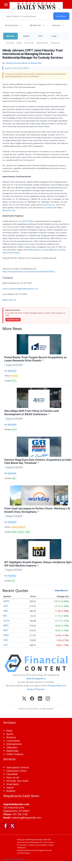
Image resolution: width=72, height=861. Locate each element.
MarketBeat (12, 371)
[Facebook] (32, 699)
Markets (10, 36)
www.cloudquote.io (36, 678)
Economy (15, 376)
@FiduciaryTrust (9, 210)
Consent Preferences (14, 859)
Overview (10, 42)
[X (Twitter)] (24, 699)
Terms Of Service (36, 689)
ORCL (6, 640)
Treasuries (55, 42)
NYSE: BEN (27, 221)
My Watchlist (35, 25)
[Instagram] (47, 699)
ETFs (40, 36)
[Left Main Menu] (6, 4)
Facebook (16, 253)
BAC (5, 615)
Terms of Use (48, 842)
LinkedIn (49, 208)
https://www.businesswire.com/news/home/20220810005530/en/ (29, 272)
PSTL (14, 381)
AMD (5, 610)
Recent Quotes (11, 25)
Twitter (5, 253)
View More (60, 590)
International (42, 42)
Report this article (13, 319)
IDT (13, 581)
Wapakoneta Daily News (39, 839)
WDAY (28, 532)
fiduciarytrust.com (47, 205)
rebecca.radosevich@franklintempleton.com (20, 289)
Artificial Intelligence (18, 527)
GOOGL (21, 532)
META (6, 625)
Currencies (29, 42)
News (19, 42)
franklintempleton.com (36, 250)
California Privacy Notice (38, 845)
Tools (53, 36)
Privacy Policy (54, 685)
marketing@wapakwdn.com (26, 817)
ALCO (14, 429)
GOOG (6, 620)
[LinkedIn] (40, 699)
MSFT (5, 630)
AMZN (14, 532)
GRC (14, 478)
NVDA (6, 635)
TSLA (5, 645)
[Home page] (36, 6)
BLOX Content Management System (39, 850)
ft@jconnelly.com (9, 300)
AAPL (5, 606)
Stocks (26, 36)
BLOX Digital (25, 853)
